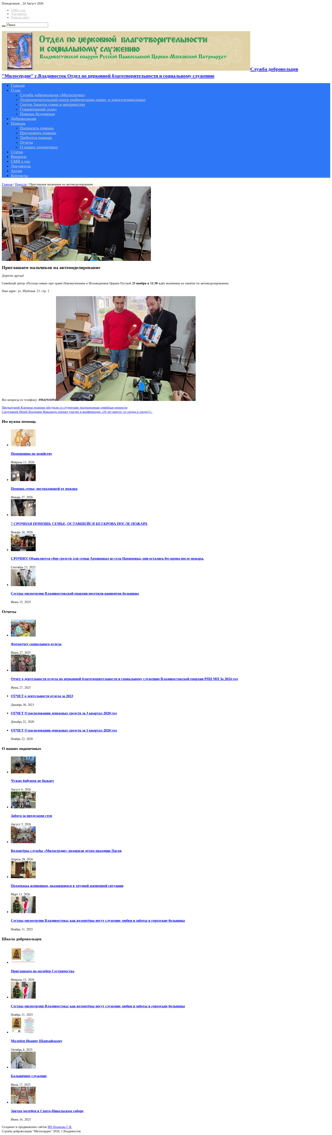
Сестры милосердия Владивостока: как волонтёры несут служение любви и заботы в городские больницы (98, 920)
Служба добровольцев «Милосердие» (52, 95)
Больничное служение (29, 1076)
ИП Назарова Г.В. (60, 1127)
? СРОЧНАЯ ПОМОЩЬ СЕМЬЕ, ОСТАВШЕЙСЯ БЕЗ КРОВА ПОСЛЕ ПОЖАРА (79, 523)
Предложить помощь (38, 133)
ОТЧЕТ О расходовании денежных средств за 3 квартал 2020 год (64, 713)
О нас (16, 90)
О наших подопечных (39, 147)
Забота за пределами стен (31, 815)
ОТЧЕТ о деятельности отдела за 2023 (42, 696)
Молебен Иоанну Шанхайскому (36, 1041)
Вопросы (18, 156)
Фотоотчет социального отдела (36, 644)
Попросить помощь (37, 128)
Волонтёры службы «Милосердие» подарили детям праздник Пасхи (66, 850)
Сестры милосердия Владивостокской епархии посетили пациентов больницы (75, 593)
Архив (16, 170)
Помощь (18, 123)
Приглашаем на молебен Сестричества (42, 971)
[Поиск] (3, 26)
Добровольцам (23, 118)
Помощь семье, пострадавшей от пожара (44, 488)
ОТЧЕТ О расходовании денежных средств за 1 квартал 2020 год (64, 730)
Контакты (19, 175)
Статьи (17, 152)
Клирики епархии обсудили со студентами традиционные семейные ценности (64, 407)
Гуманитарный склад (38, 109)
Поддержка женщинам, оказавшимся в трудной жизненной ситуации (67, 885)
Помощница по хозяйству (31, 453)
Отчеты (26, 142)
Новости (21, 184)
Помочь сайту (20, 17)
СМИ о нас (18, 10)
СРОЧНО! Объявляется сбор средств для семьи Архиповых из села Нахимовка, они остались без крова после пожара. (107, 558)
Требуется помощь (36, 137)
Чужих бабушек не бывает (32, 780)
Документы (18, 14)
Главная (18, 85)
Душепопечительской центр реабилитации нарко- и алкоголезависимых (83, 99)
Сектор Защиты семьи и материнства (52, 104)
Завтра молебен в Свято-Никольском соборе (47, 1111)
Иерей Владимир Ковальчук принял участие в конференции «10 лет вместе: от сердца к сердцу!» (77, 412)
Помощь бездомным (37, 114)
